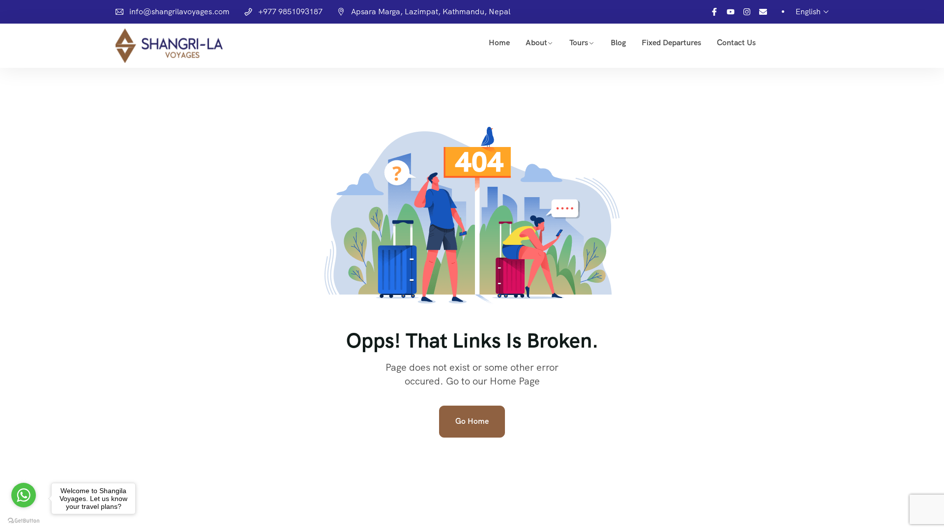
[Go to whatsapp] (23, 495)
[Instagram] (747, 12)
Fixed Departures (671, 42)
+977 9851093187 (290, 11)
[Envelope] (763, 12)
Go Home (472, 421)
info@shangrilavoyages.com (179, 11)
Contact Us (736, 42)
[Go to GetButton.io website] (23, 521)
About (536, 42)
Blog (618, 42)
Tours (578, 42)
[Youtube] (730, 12)
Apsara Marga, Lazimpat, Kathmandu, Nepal (430, 11)
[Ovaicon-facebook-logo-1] (714, 12)
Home (499, 42)
